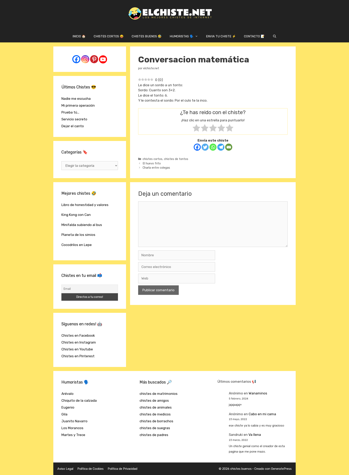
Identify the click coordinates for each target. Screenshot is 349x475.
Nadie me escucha (76, 99)
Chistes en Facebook (78, 335)
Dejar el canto (72, 126)
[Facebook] (197, 147)
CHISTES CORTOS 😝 (109, 36)
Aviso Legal (65, 469)
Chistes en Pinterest (78, 356)
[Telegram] (220, 147)
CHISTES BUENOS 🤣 (147, 36)
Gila (64, 414)
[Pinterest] (94, 59)
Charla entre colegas (156, 167)
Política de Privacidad (122, 469)
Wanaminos (258, 393)
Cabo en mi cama (262, 414)
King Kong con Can (76, 215)
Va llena (254, 435)
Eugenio (67, 407)
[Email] (228, 147)
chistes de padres (154, 435)
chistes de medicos (155, 414)
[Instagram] (85, 59)
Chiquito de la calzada (79, 400)
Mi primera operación (78, 105)
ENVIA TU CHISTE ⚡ (221, 36)
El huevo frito (152, 163)
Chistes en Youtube (77, 349)
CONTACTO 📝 (254, 36)
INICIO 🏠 (79, 36)
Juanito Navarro (74, 421)
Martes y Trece (73, 435)
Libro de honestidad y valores (84, 205)
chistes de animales (156, 407)
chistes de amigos (154, 400)
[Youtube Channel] (103, 59)
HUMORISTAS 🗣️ (181, 36)
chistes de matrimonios (159, 394)
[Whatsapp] (213, 147)
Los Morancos (72, 428)
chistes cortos (152, 159)
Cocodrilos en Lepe (76, 245)
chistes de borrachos (156, 421)
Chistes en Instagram (78, 342)
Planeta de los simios (78, 235)
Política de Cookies (90, 469)
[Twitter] (205, 147)
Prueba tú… (70, 112)
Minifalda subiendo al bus (81, 225)
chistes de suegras (155, 428)
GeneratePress (281, 469)
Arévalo (67, 394)
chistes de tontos (176, 159)
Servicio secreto (74, 119)
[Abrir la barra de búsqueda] (275, 36)
